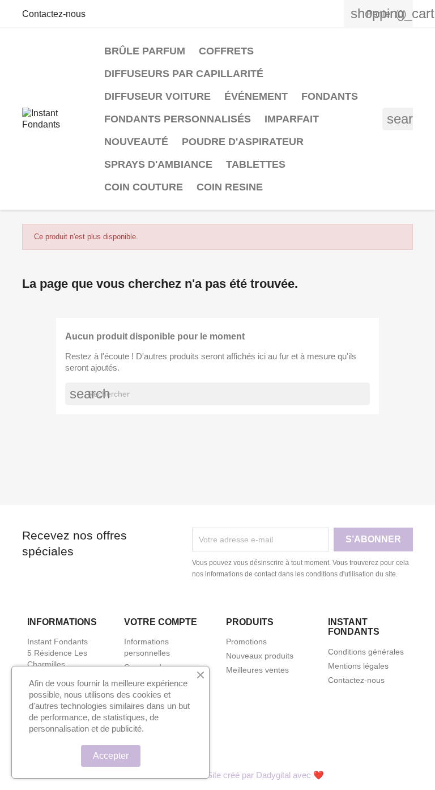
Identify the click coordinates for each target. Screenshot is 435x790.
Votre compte (160, 622)
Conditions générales (366, 651)
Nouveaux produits (259, 655)
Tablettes (255, 164)
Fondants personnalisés (177, 119)
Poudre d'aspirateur (243, 141)
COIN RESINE (230, 187)
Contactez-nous (54, 14)
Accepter (111, 756)
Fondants (329, 96)
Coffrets (226, 51)
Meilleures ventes (257, 669)
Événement (256, 96)
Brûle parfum (144, 51)
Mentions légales (358, 665)
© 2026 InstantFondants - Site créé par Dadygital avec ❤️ (217, 775)
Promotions (246, 641)
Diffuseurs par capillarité (183, 73)
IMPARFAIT (292, 119)
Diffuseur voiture (157, 96)
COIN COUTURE (143, 187)
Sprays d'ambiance (158, 164)
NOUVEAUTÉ (136, 141)
